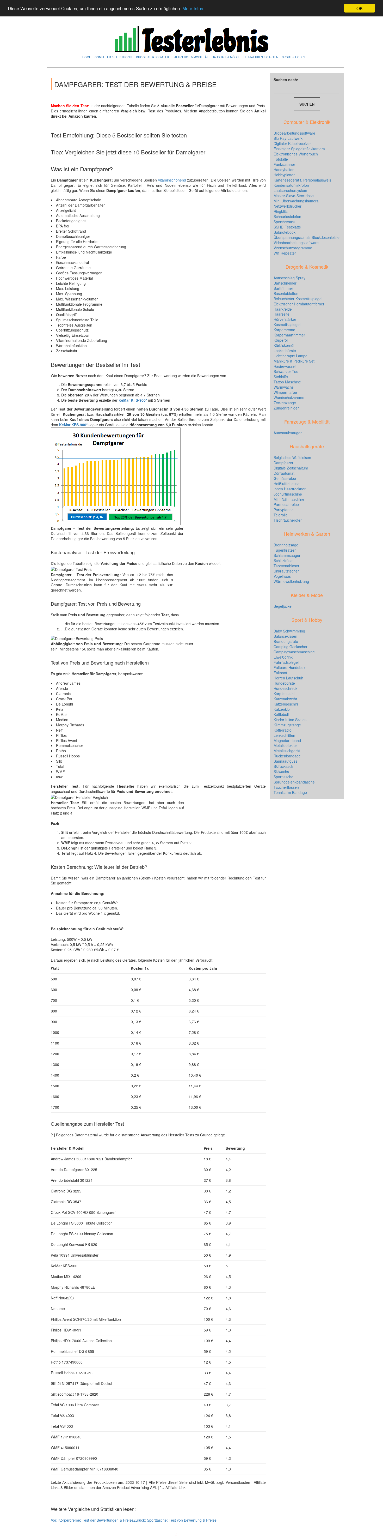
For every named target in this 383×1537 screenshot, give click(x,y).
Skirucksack (283, 766)
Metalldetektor (285, 745)
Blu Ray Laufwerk (288, 138)
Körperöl (281, 340)
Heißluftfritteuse (287, 483)
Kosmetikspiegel (287, 324)
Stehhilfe (281, 376)
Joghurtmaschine (288, 494)
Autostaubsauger (288, 432)
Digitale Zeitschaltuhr (291, 468)
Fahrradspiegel (286, 662)
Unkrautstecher (286, 571)
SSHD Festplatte (287, 227)
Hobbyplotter (284, 174)
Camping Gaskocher (290, 646)
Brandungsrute (286, 641)
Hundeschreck (285, 688)
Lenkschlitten (284, 735)
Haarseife (281, 314)
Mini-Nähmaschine (289, 499)
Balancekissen (285, 636)
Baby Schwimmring (289, 631)
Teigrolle (281, 514)
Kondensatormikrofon (291, 185)
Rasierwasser (285, 366)
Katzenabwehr (285, 698)
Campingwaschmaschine (294, 651)
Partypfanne (284, 509)
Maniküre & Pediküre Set (294, 361)
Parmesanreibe (286, 504)
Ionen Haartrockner (290, 488)
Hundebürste (284, 683)
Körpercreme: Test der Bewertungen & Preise (92, 1520)
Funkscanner (284, 164)
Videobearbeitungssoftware (296, 242)
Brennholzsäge (286, 544)
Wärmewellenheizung (291, 581)
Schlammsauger (287, 555)
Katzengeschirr (286, 704)
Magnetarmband (287, 740)
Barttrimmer (283, 288)
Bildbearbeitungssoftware (294, 133)
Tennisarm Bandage (290, 792)
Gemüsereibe (285, 478)
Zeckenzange (285, 402)
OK (359, 8)
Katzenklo (282, 709)
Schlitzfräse (283, 560)
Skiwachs (281, 771)
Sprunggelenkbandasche (294, 782)
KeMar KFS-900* (73, 424)
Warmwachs (284, 387)
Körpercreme (284, 329)
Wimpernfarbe (285, 392)
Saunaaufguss (285, 761)
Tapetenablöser (286, 565)
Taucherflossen (286, 787)
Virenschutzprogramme (293, 247)
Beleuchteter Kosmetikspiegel (298, 298)
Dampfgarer (283, 462)
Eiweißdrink (283, 657)
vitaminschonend (172, 180)
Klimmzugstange (287, 724)
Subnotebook (284, 232)
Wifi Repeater (285, 253)
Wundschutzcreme (289, 397)
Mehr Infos (192, 8)
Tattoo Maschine (287, 381)
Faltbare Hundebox (289, 667)
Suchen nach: (286, 79)
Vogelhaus (282, 576)
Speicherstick (284, 221)
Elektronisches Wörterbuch (296, 153)
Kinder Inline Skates (290, 719)
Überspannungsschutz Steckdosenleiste (306, 237)
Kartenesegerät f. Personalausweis (302, 180)
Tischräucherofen (288, 520)
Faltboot (280, 672)
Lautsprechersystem (290, 190)
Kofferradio (283, 730)
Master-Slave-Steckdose (294, 195)
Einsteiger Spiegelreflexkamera (299, 148)
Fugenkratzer (285, 550)
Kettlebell (281, 714)
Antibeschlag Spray (289, 277)
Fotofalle (281, 159)
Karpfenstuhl (284, 693)
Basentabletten (286, 293)
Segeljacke (283, 606)
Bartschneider (285, 283)
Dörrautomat (284, 473)
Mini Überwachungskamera (296, 200)
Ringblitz (281, 211)
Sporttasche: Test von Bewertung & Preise (175, 1520)
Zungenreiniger (286, 408)
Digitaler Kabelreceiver (292, 143)
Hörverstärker (285, 319)
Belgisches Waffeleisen (292, 457)
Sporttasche (283, 776)
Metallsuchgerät (287, 750)
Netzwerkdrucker (287, 206)
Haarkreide (283, 309)
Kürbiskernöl (284, 345)
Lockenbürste (285, 350)
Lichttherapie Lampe (290, 355)
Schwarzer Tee (286, 371)
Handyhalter (284, 169)
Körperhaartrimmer (289, 334)
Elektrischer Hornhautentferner (299, 303)
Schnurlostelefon (287, 216)
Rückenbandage (287, 755)
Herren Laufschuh (288, 677)
